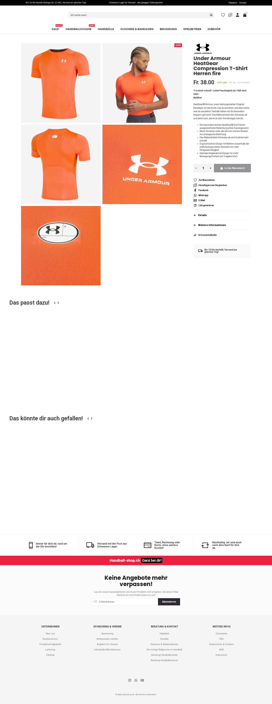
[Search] (211, 12)
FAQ (221, 632)
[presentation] (55, 296)
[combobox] (141, 12)
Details (202, 208)
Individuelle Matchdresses (107, 643)
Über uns (50, 627)
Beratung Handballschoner (164, 654)
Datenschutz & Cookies (221, 638)
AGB (221, 643)
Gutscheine (221, 627)
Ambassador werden (107, 632)
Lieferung (50, 643)
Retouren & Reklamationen (164, 638)
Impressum (221, 648)
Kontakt (242, 3)
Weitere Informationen (212, 218)
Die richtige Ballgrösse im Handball (164, 643)
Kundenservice (50, 632)
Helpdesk (233, 3)
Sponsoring (107, 627)
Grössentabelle (207, 228)
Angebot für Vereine (107, 638)
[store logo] (44, 11)
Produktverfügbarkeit (50, 638)
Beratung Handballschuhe (164, 648)
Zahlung (50, 648)
